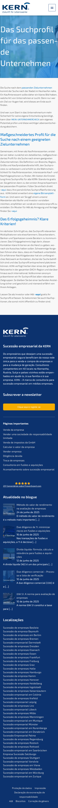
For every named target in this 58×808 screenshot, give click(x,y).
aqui (4, 189)
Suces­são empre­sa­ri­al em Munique (23, 720)
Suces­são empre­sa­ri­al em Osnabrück (24, 731)
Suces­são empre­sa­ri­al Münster (20, 724)
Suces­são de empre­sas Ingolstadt (22, 687)
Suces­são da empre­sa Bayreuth (21, 631)
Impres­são (40, 788)
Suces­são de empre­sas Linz (18, 705)
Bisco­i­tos (21, 801)
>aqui (14, 211)
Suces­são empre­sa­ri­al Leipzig (20, 701)
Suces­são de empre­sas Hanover (21, 679)
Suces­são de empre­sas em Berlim (22, 635)
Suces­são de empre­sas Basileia (21, 627)
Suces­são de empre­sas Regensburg (23, 739)
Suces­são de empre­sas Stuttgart (21, 757)
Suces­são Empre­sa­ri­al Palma (19, 735)
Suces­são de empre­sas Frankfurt (21, 657)
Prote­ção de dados (22, 788)
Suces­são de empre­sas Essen (19, 653)
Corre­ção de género (38, 801)
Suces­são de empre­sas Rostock (21, 742)
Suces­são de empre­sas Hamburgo (22, 672)
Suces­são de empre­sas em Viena (21, 765)
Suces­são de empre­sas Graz (19, 664)
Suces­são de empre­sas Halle (19, 668)
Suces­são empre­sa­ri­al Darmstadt (22, 642)
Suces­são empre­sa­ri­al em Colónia (22, 694)
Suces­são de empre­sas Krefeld (20, 698)
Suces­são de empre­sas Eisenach (21, 649)
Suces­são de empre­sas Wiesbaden (22, 768)
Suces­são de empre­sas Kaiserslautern (24, 690)
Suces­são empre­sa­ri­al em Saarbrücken (25, 750)
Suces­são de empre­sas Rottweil (21, 746)
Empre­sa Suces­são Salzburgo (19, 754)
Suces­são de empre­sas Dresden (21, 646)
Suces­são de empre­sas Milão (19, 713)
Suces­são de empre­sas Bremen (20, 638)
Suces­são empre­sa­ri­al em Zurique (22, 776)
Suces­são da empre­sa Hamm (19, 675)
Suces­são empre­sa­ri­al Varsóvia (20, 761)
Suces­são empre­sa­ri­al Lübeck (20, 709)
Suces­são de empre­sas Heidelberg (22, 683)
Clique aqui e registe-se (29, 407)
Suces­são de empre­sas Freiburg (21, 661)
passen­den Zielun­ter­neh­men (37, 87)
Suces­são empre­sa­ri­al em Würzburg (23, 772)
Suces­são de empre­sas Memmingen (23, 716)
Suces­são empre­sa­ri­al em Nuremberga (25, 727)
